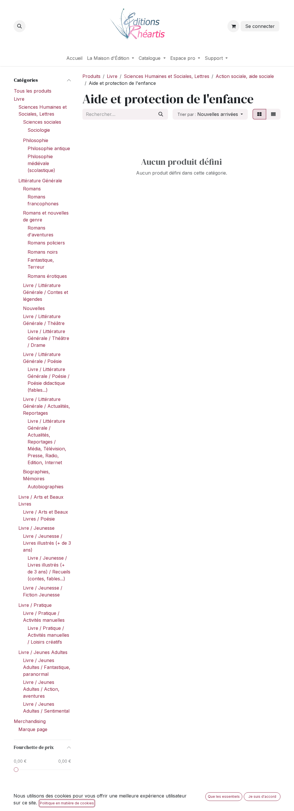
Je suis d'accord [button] (262, 796)
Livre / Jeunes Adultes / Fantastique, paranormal (46, 667)
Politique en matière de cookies (67, 803)
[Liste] (273, 114)
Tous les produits (32, 91)
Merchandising (30, 721)
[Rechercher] (161, 114)
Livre (19, 99)
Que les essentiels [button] (224, 796)
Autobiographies (45, 486)
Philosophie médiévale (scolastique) (41, 163)
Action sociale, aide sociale (245, 76)
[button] (19, 26)
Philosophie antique (49, 148)
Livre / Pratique (35, 605)
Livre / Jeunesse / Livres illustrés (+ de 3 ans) (47, 543)
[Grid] (259, 114)
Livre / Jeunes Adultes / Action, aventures (41, 689)
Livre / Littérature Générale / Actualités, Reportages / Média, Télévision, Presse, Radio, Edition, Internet (47, 441)
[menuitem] (74, 58)
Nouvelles (34, 308)
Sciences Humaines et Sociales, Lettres (166, 76)
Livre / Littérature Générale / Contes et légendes (45, 292)
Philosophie (35, 140)
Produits (91, 76)
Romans (32, 189)
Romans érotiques (47, 276)
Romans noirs (43, 252)
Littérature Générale (40, 180)
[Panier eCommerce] (233, 26)
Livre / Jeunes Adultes (42, 652)
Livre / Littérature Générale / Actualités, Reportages (46, 406)
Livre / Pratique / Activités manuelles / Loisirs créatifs (48, 635)
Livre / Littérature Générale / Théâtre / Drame (48, 338)
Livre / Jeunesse (36, 528)
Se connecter (260, 26)
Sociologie (39, 130)
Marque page (32, 729)
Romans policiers (46, 243)
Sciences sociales (42, 122)
